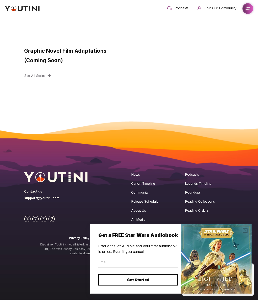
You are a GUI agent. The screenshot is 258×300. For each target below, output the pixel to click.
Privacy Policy (79, 238)
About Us (138, 210)
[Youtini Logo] (22, 8)
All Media (138, 220)
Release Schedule (144, 201)
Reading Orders (197, 210)
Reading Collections (200, 201)
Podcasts (192, 174)
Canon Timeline (143, 183)
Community (140, 192)
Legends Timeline (198, 183)
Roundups (193, 192)
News (135, 174)
